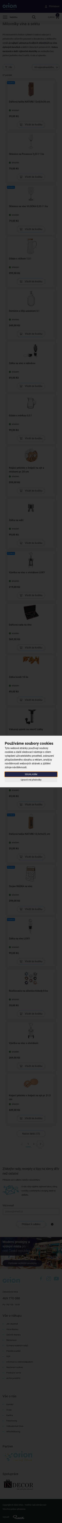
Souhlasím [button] (31, 774)
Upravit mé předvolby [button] (31, 779)
